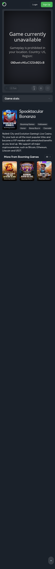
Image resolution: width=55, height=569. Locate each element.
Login (35, 4)
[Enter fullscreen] (47, 88)
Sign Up (46, 4)
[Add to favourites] (41, 88)
